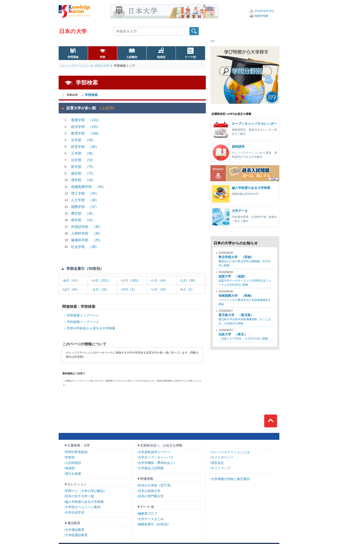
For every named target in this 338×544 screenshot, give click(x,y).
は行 (71, 289)
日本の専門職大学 (151, 496)
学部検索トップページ (83, 315)
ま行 (100, 289)
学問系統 (73, 57)
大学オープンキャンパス (155, 457)
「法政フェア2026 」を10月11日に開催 (243, 334)
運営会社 (217, 463)
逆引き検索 (73, 473)
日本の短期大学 (149, 491)
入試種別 (131, 57)
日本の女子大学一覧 (79, 496)
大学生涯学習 (74, 512)
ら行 (159, 289)
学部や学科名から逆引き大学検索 (91, 328)
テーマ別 (190, 57)
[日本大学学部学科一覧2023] (164, 6)
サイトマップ (220, 468)
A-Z (187, 289)
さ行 (131, 280)
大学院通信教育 (76, 535)
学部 (102, 57)
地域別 (161, 57)
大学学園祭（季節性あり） (157, 463)
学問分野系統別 (76, 452)
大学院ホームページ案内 (82, 507)
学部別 (70, 457)
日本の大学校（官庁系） (155, 485)
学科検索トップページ (83, 322)
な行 (189, 280)
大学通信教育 (74, 530)
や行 (129, 289)
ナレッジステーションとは (230, 452)
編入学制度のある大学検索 (84, 502)
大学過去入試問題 (151, 468)
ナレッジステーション (75, 65)
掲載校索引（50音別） (154, 524)
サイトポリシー (222, 457)
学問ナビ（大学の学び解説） (86, 491)
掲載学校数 (261, 15)
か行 (101, 280)
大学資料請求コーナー (154, 452)
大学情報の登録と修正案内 (230, 479)
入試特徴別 (73, 463)
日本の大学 (73, 31)
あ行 (71, 280)
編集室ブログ (147, 513)
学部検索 (91, 95)
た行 (159, 280)
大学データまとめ (151, 519)
